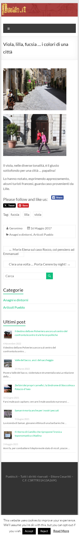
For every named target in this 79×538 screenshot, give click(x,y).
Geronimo (16, 228)
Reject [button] (44, 531)
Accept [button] (29, 531)
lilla (26, 214)
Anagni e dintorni (20, 234)
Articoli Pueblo (43, 234)
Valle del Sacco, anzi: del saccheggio (34, 360)
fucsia (15, 214)
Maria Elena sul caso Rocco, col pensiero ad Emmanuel (38, 251)
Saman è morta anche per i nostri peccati (37, 410)
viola (37, 214)
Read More (61, 531)
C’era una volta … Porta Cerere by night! (39, 264)
